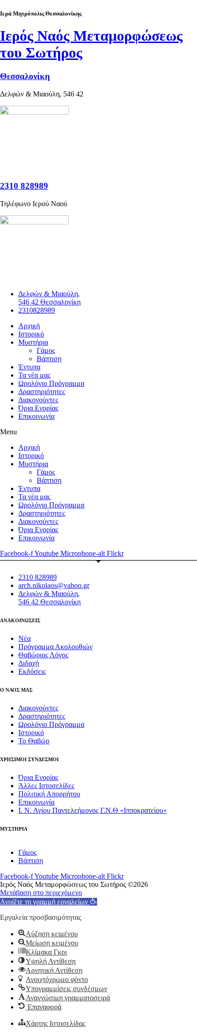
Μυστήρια (33, 342)
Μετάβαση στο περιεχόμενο (41, 892)
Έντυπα (29, 367)
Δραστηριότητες (41, 391)
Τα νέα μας (34, 375)
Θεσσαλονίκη (25, 76)
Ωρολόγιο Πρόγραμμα (51, 383)
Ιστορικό (31, 334)
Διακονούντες (38, 400)
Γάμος (46, 350)
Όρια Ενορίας (38, 408)
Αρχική (29, 326)
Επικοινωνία (36, 416)
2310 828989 (24, 186)
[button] (98, 432)
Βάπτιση (49, 359)
